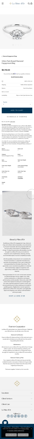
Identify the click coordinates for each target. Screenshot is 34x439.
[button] (29, 3)
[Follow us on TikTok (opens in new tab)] (15, 416)
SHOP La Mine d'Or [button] (17, 296)
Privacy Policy (25, 428)
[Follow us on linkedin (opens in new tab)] (18, 416)
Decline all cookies (11, 435)
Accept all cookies (23, 435)
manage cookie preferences (16, 430)
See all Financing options (17, 77)
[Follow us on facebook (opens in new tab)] (25, 416)
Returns (17, 88)
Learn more (12, 121)
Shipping (17, 84)
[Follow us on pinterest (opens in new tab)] (8, 416)
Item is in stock (5, 91)
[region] (17, 31)
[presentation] (4, 32)
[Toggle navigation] (2, 3)
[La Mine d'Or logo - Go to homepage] (17, 3)
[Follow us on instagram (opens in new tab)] (22, 416)
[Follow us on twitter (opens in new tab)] (11, 416)
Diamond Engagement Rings (10, 56)
